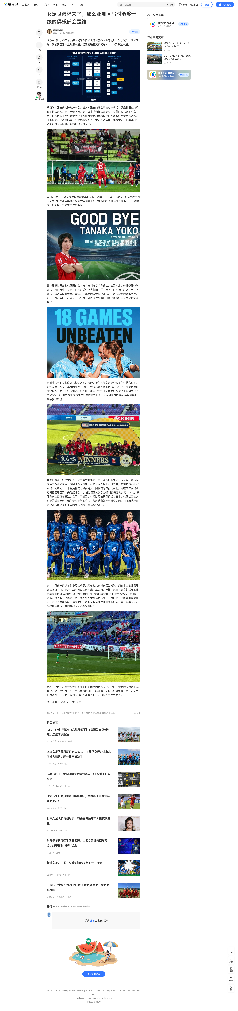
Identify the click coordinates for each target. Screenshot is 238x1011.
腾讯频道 (131, 990)
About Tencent (61, 990)
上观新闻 (51, 853)
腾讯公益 (114, 990)
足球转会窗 (51, 741)
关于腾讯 (50, 990)
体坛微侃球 (51, 808)
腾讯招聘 (105, 990)
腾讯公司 (90, 1002)
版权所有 (97, 1002)
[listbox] (93, 809)
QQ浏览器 (122, 990)
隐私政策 (80, 990)
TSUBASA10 (52, 830)
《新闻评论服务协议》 (84, 906)
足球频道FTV (52, 897)
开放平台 (88, 990)
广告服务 (97, 990)
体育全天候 (51, 764)
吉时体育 (51, 786)
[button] (183, 24)
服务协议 (72, 990)
